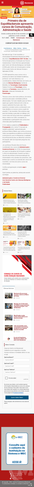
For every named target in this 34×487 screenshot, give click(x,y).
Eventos (4, 17)
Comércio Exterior (8, 149)
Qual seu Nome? (9, 357)
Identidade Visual (17, 475)
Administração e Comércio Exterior (13, 178)
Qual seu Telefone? (9, 369)
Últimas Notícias (9, 288)
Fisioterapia (6, 93)
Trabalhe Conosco (17, 477)
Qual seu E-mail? (9, 363)
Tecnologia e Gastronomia (18, 85)
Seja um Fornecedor (17, 478)
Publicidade (6, 184)
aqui (24, 167)
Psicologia (18, 87)
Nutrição (5, 91)
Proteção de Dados (18, 392)
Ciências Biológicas (14, 83)
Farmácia (13, 89)
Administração (24, 147)
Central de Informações (17, 472)
